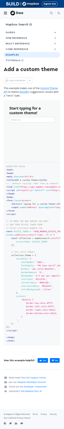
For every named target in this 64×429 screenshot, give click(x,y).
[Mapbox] (12, 13)
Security (53, 414)
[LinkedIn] (18, 423)
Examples (12, 55)
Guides (10, 32)
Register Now (50, 3)
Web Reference (16, 38)
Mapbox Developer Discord (32, 382)
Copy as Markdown (17, 80)
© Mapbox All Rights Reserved (17, 414)
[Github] (6, 423)
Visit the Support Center (33, 377)
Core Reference (17, 49)
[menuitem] (58, 13)
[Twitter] (12, 423)
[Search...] (51, 13)
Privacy (44, 414)
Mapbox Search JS (19, 24)
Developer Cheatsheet (35, 386)
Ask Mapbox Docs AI (31, 391)
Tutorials (19, 60)
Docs (19, 13)
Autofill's (24, 92)
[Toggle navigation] (5, 13)
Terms (35, 414)
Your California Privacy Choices (17, 418)
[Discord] (23, 423)
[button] (58, 13)
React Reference (18, 43)
